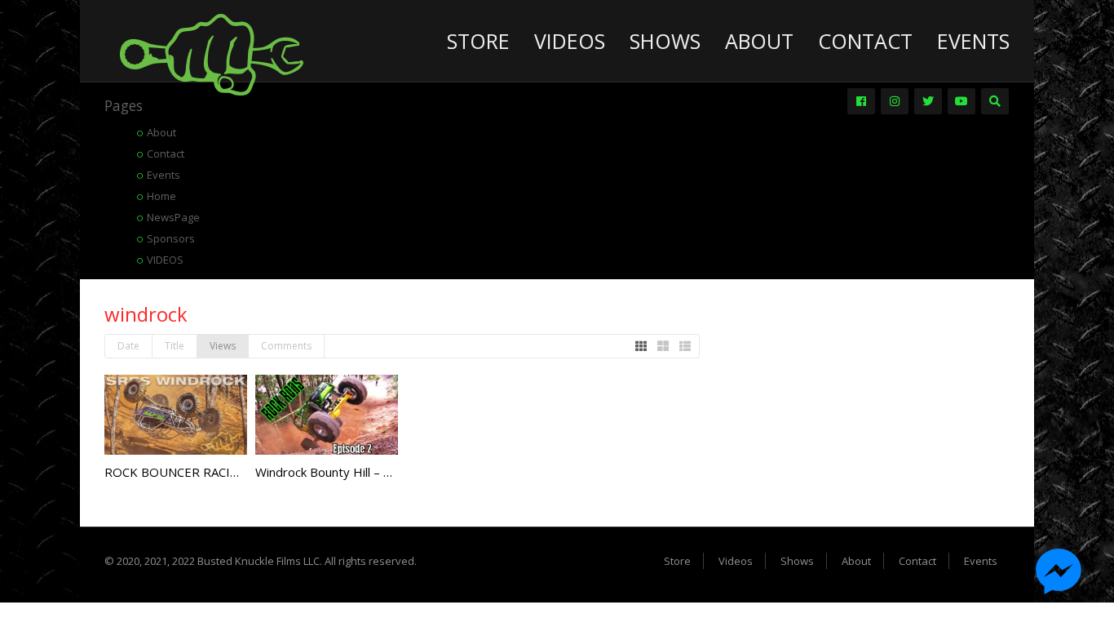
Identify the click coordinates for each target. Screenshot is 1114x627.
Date (128, 346)
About (759, 41)
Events (973, 41)
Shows (665, 41)
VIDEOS (165, 259)
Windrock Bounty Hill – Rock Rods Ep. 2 (364, 472)
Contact (865, 41)
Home (161, 196)
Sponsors (171, 238)
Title (174, 346)
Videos (569, 41)
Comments (286, 346)
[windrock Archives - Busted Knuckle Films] (211, 53)
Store (478, 41)
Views (223, 346)
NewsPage (173, 217)
